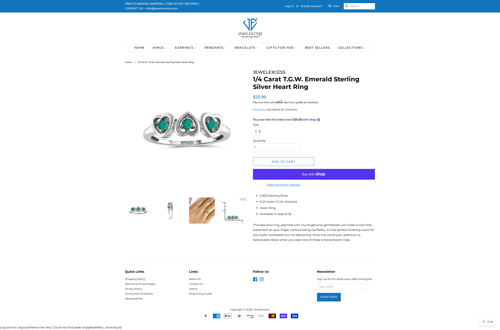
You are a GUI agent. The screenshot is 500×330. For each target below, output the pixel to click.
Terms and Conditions (139, 293)
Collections (351, 47)
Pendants (214, 47)
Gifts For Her (280, 47)
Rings (159, 47)
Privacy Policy (133, 288)
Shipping (259, 109)
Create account (311, 6)
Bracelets (245, 47)
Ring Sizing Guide (200, 293)
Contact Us (196, 283)
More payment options (283, 185)
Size (256, 124)
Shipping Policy (135, 279)
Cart (336, 6)
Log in (289, 6)
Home (139, 47)
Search (193, 288)
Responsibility (134, 298)
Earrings (184, 47)
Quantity (259, 141)
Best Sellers (317, 47)
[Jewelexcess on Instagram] (261, 280)
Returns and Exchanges (140, 283)
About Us (195, 279)
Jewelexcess (261, 309)
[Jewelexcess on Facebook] (255, 280)
